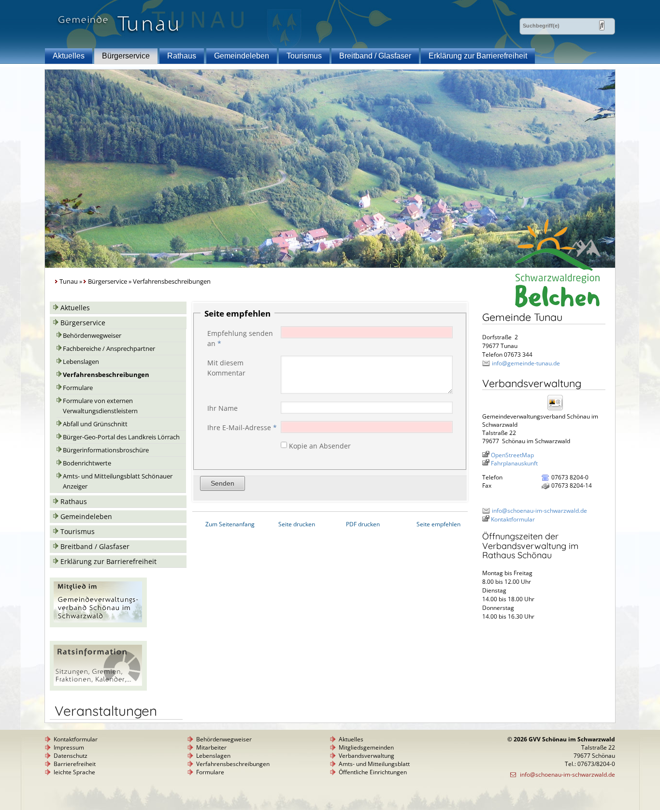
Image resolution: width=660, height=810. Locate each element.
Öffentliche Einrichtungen (373, 772)
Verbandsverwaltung (366, 756)
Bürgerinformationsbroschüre (106, 450)
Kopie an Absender (320, 445)
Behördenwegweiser (92, 336)
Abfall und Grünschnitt (95, 424)
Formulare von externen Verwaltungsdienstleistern (100, 406)
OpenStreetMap (512, 455)
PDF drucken (363, 524)
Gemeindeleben (241, 56)
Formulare (78, 388)
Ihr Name (222, 408)
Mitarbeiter (211, 747)
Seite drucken (296, 524)
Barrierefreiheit (75, 764)
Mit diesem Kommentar (226, 367)
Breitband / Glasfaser (375, 56)
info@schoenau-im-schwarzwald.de (539, 510)
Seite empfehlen (438, 524)
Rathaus (181, 56)
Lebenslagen (81, 362)
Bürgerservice (126, 56)
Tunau (68, 281)
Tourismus (304, 56)
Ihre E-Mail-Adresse (242, 427)
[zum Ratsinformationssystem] (98, 688)
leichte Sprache (74, 772)
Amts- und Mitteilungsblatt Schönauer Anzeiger (117, 481)
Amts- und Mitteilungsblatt (374, 764)
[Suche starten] (601, 25)
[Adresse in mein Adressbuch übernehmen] (558, 409)
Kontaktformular (513, 519)
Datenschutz (70, 756)
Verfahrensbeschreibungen (106, 375)
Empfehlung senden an (240, 338)
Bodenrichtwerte (87, 463)
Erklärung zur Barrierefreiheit (478, 56)
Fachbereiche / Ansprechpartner (109, 349)
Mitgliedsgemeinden (366, 747)
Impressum (69, 747)
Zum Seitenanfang (230, 524)
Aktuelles (69, 56)
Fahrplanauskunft (514, 463)
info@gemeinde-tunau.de (526, 363)
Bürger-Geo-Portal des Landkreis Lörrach (121, 437)
